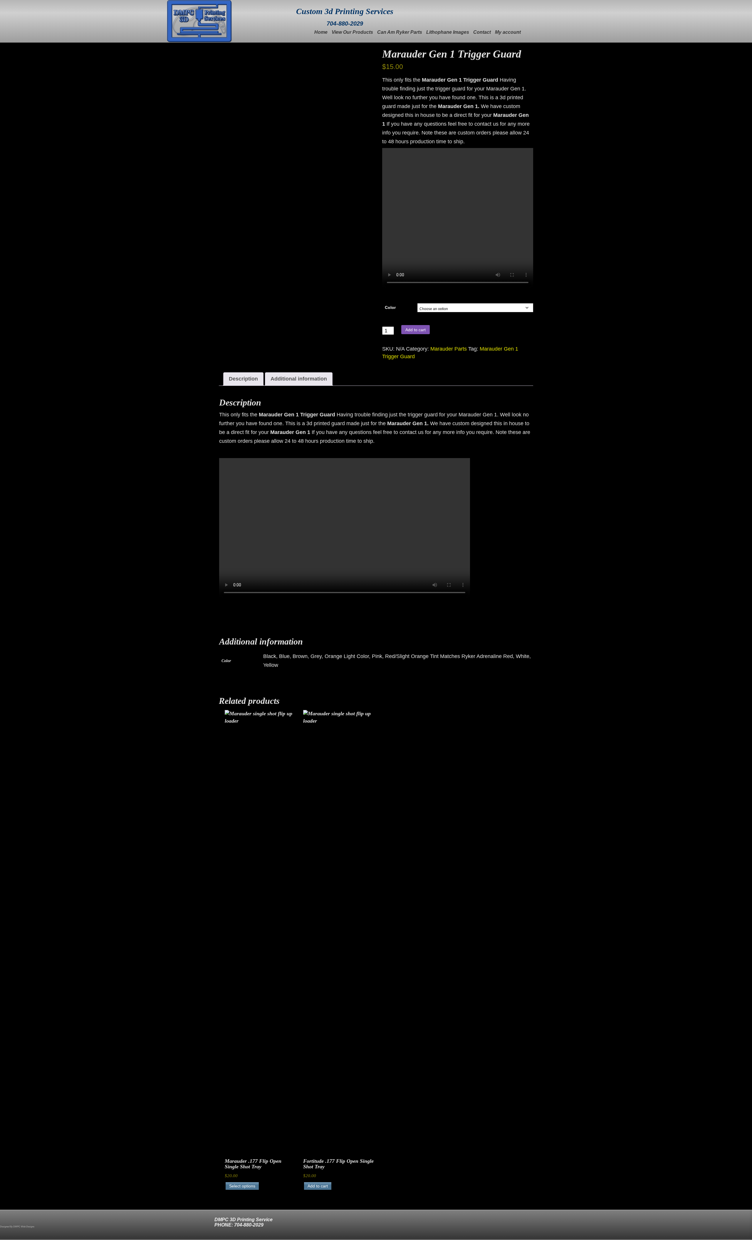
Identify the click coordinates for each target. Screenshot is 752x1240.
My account (508, 32)
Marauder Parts (448, 349)
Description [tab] (243, 379)
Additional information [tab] (299, 379)
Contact (482, 32)
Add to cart (415, 329)
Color (390, 307)
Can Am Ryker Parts (399, 32)
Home (321, 32)
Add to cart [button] (318, 1186)
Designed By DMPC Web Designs (17, 1226)
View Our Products (352, 32)
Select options (242, 1186)
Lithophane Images (447, 32)
